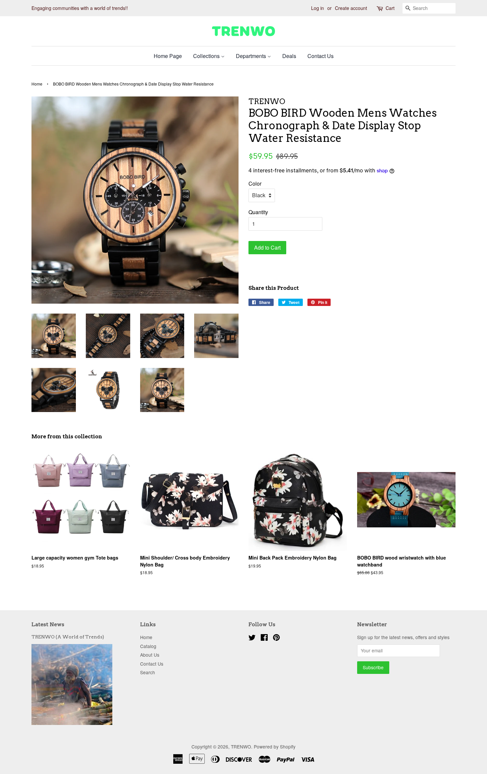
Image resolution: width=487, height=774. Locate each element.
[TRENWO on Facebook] (264, 638)
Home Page (168, 56)
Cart (390, 8)
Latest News (47, 624)
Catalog (148, 646)
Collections (207, 56)
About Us (149, 654)
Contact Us (320, 56)
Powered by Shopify (275, 746)
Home (36, 84)
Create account (351, 8)
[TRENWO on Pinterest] (276, 638)
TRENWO (241, 746)
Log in (317, 8)
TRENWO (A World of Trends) (67, 636)
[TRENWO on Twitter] (252, 638)
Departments (251, 56)
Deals (289, 56)
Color (254, 183)
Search (147, 672)
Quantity (258, 212)
